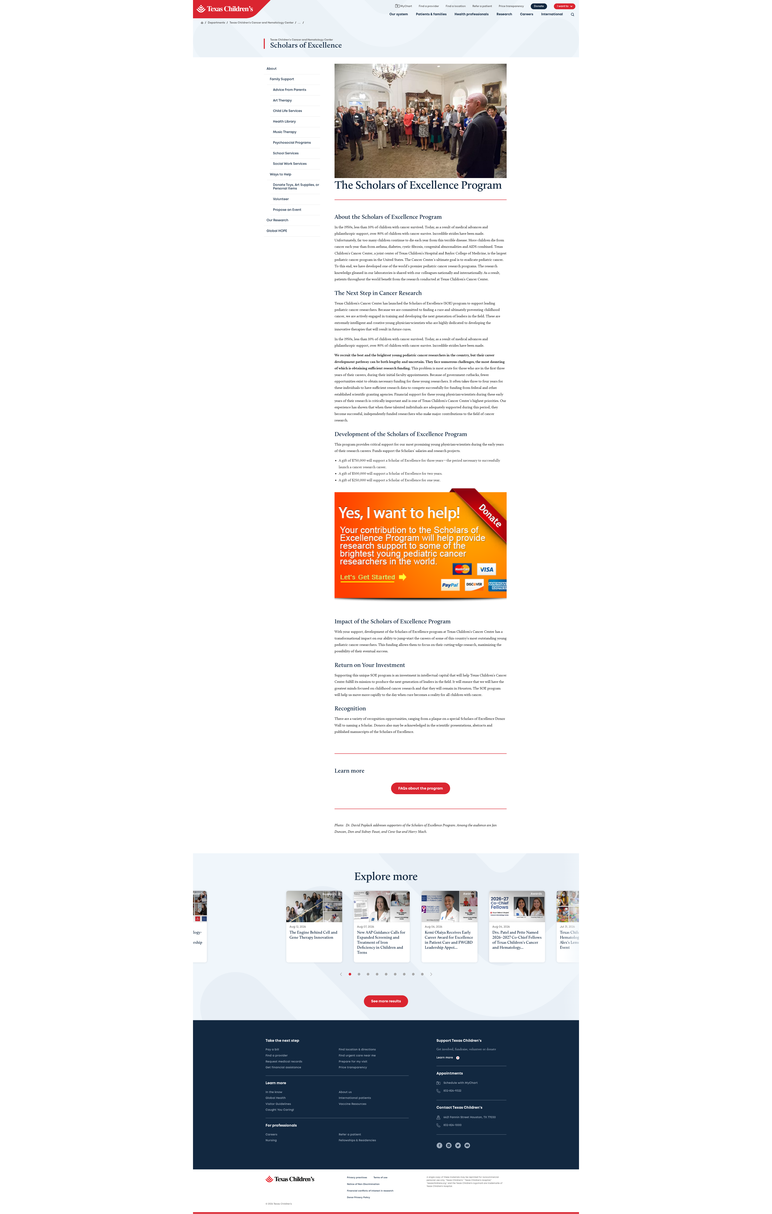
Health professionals (472, 14)
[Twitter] (458, 1145)
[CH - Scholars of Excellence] (232, 9)
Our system (398, 14)
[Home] (202, 22)
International (552, 14)
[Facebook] (439, 1145)
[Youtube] (467, 1145)
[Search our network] (572, 15)
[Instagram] (449, 1145)
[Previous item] (342, 974)
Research (504, 14)
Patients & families (431, 14)
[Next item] (430, 974)
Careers (526, 14)
